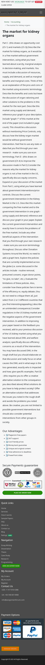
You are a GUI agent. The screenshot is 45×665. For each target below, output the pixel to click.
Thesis (3, 552)
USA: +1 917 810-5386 (9, 590)
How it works (6, 515)
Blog (3, 532)
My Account (6, 580)
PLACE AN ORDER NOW (22, 493)
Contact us (5, 528)
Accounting (15, 22)
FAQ (2, 522)
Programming (6, 562)
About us (4, 525)
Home (6, 22)
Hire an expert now (11, 566)
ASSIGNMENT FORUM (14, 12)
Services (4, 511)
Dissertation (6, 549)
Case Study (5, 555)
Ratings (6, 535)
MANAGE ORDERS (10, 649)
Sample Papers (7, 518)
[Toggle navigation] (41, 12)
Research (5, 559)
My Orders (5, 576)
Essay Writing (6, 545)
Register (4, 583)
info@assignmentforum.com (13, 600)
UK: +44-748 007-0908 (10, 595)
